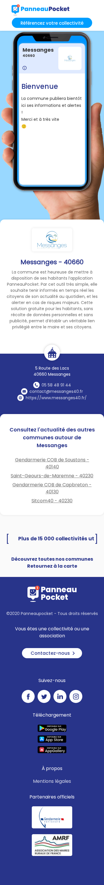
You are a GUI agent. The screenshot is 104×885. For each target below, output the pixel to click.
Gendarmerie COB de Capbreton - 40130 (52, 488)
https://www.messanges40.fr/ (56, 398)
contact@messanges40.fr (56, 391)
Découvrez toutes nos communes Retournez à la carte (52, 562)
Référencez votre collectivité (52, 23)
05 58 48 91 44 (56, 385)
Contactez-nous (50, 653)
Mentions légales (52, 781)
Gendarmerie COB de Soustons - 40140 (52, 463)
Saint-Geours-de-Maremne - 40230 (52, 475)
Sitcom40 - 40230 (52, 500)
